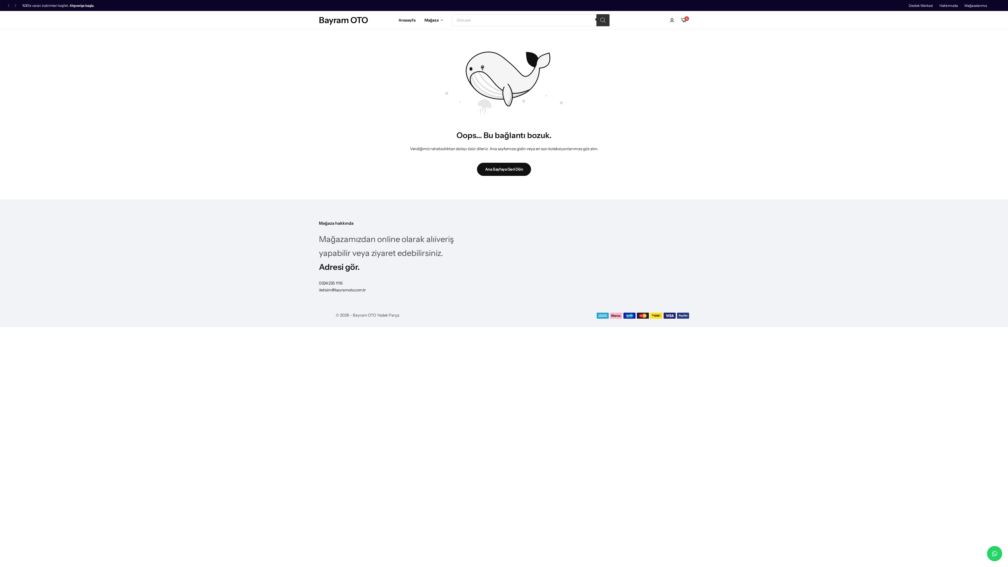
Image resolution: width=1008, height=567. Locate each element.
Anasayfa (407, 20)
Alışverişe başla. (82, 5)
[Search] (603, 20)
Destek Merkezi (921, 5)
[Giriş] (672, 20)
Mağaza (431, 20)
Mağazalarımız (975, 5)
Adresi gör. (339, 267)
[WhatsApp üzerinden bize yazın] (994, 553)
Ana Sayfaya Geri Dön (504, 169)
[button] (8, 5)
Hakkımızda (948, 5)
